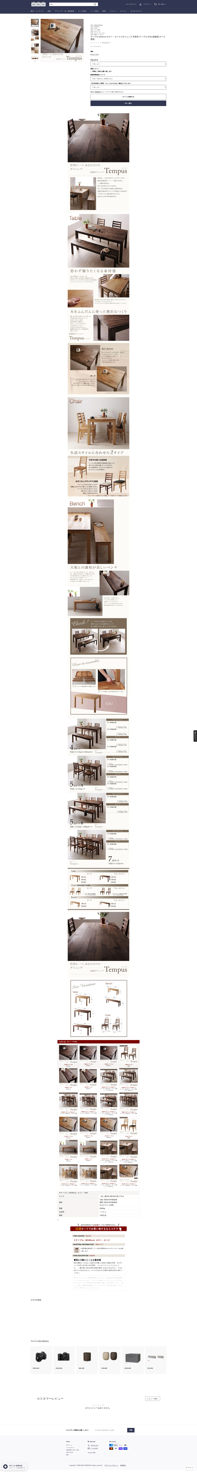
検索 (67, 1454)
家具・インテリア (37, 11)
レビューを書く (152, 1399)
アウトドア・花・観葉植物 (64, 11)
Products (96, 26)
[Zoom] (62, 40)
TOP (91, 25)
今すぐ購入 (128, 103)
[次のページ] (35, 60)
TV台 (95, 28)
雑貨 (49, 11)
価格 (91, 51)
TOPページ (69, 1445)
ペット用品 (94, 11)
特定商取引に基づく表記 (72, 1450)
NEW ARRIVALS (98, 25)
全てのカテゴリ (136, 11)
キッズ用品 (82, 11)
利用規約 (123, 1465)
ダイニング (97, 31)
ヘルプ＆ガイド (131, 4)
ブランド (113, 11)
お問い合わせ (69, 1452)
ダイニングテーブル (99, 33)
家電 (104, 11)
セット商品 (97, 30)
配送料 (97, 92)
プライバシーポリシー (111, 1465)
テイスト (123, 11)
